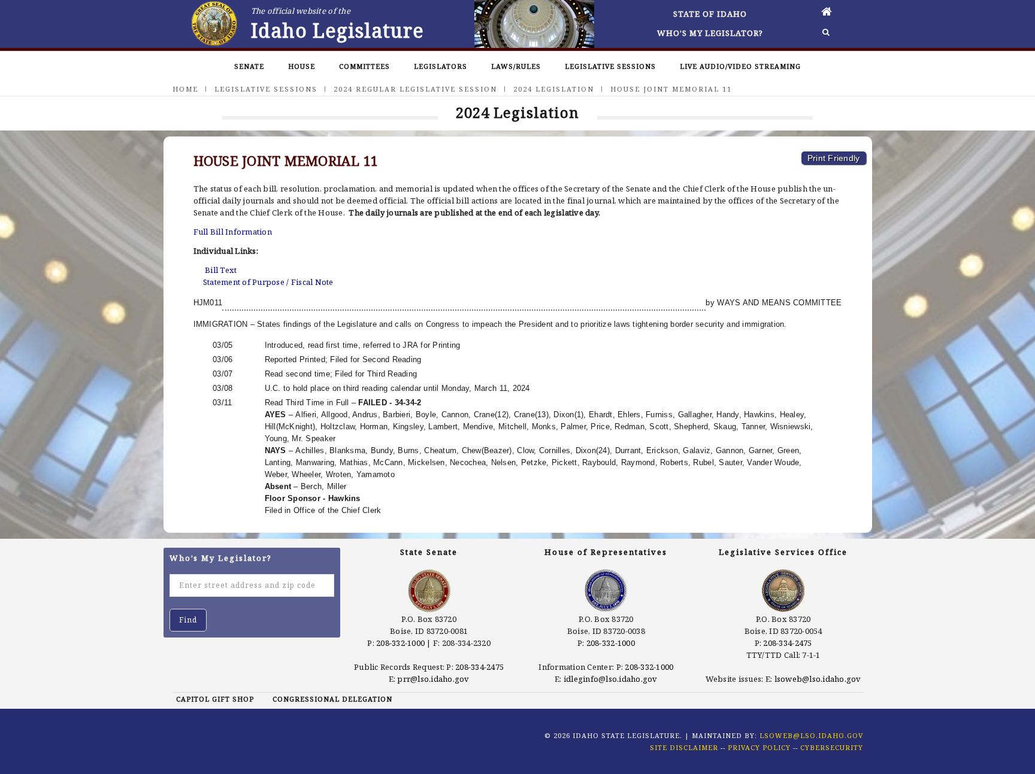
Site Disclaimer (684, 747)
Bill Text (221, 270)
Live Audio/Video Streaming (740, 66)
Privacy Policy (759, 747)
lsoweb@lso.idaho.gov (817, 678)
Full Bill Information (232, 231)
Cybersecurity (831, 747)
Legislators (440, 66)
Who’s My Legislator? (710, 33)
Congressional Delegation (332, 698)
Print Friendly (833, 158)
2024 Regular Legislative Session (415, 88)
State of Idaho (710, 13)
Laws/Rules (516, 66)
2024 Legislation (553, 88)
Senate (249, 66)
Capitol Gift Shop (215, 698)
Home (185, 88)
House (301, 66)
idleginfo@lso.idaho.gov (611, 678)
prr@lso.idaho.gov (433, 678)
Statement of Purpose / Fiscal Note (268, 282)
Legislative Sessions (610, 66)
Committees (364, 66)
